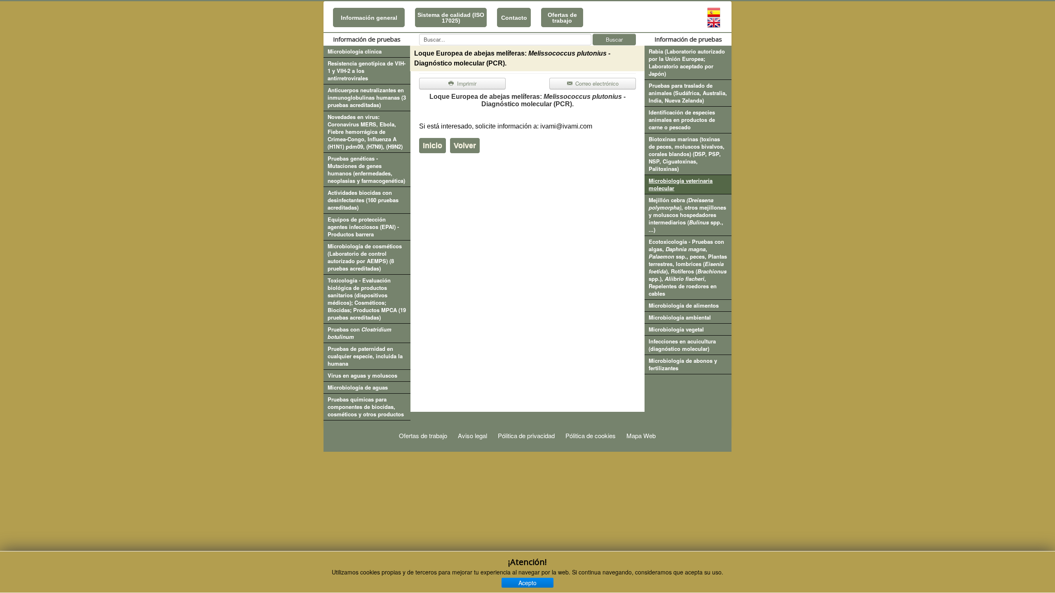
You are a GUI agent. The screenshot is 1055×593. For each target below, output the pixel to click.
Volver (465, 145)
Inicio (432, 145)
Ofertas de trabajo (562, 18)
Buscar (614, 39)
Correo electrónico (596, 83)
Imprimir (465, 83)
